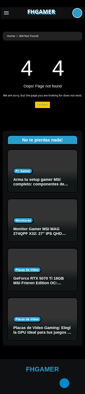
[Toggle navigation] (6, 13)
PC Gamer (22, 171)
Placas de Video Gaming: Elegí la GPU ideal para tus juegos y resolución (42, 332)
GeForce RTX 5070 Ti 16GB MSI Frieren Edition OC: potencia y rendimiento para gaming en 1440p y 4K (39, 285)
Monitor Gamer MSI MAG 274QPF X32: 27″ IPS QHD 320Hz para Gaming (37, 234)
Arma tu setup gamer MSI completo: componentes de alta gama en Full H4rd (38, 184)
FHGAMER (41, 12)
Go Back (42, 104)
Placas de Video (27, 270)
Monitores (23, 220)
